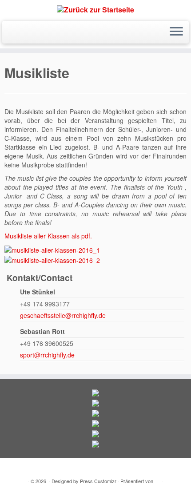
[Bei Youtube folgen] (24, 32)
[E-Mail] (9, 33)
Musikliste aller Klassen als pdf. (48, 235)
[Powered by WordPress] (158, 479)
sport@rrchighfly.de (47, 354)
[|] (95, 9)
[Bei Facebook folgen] (17, 33)
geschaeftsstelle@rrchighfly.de (63, 315)
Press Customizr (98, 480)
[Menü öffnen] (176, 32)
